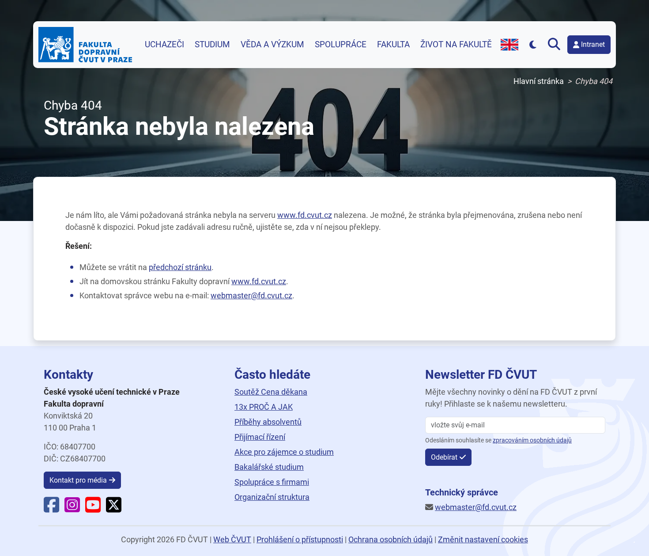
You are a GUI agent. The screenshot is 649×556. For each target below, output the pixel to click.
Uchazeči (164, 45)
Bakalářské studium (269, 467)
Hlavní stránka (538, 81)
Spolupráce (340, 45)
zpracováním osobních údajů (532, 440)
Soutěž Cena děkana (270, 391)
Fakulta (393, 45)
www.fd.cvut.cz (304, 215)
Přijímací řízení (259, 437)
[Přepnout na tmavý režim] (533, 44)
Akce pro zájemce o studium (284, 452)
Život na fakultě (456, 45)
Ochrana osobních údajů (390, 539)
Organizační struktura (271, 497)
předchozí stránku (180, 267)
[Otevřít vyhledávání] (555, 44)
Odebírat (444, 457)
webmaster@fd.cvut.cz (251, 295)
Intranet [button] (593, 44)
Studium (212, 45)
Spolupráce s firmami (271, 482)
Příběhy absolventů (268, 422)
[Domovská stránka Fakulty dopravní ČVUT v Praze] (85, 45)
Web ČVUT (232, 539)
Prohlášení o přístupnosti (300, 539)
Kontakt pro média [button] (78, 480)
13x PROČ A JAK (263, 406)
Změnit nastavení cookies (483, 539)
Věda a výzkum (272, 45)
